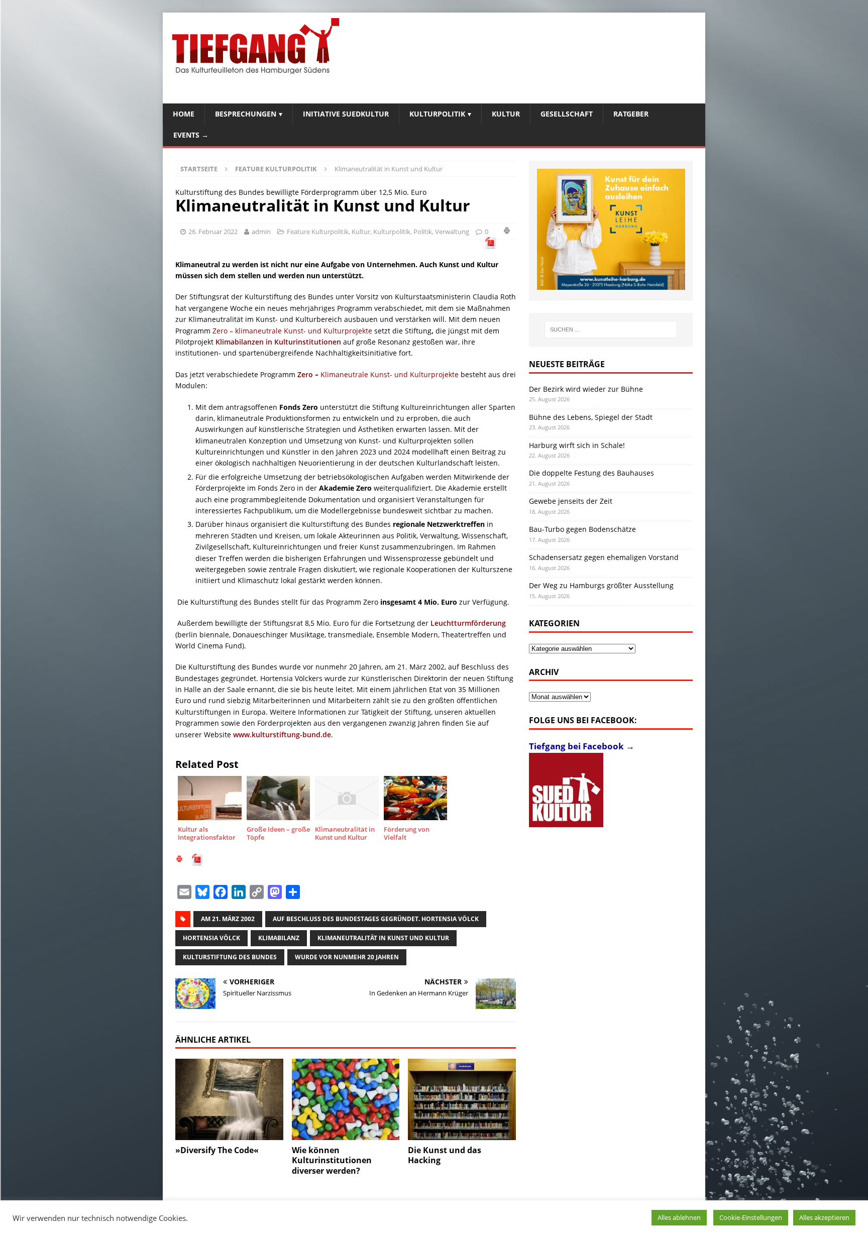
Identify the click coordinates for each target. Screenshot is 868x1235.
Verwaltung (452, 231)
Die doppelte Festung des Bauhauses (591, 473)
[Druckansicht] (507, 232)
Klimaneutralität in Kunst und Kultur (383, 938)
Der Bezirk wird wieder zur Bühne (586, 389)
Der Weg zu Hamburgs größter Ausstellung (601, 585)
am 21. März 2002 (228, 919)
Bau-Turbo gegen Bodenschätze (582, 529)
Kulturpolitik (437, 114)
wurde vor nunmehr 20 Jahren (347, 957)
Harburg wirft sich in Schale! (577, 445)
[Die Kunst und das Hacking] (462, 1099)
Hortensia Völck (211, 938)
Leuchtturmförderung (468, 623)
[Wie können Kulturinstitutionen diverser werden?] (346, 1099)
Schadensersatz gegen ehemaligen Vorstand (604, 557)
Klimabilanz (278, 938)
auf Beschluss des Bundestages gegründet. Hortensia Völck (376, 919)
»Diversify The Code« (217, 1150)
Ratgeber (630, 114)
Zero (305, 374)
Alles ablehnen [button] (679, 1217)
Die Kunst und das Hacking (444, 1155)
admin (261, 231)
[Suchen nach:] (611, 329)
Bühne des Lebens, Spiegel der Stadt (591, 417)
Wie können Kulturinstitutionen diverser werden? (332, 1161)
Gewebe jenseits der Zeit (570, 501)
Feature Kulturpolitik (318, 231)
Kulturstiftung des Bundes (230, 957)
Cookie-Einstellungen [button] (750, 1217)
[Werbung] (611, 229)
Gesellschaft (566, 114)
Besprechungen (245, 114)
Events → (190, 135)
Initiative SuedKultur (346, 114)
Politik (422, 231)
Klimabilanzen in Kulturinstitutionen (278, 342)
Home (183, 114)
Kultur (506, 114)
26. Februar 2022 (213, 231)
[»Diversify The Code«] (229, 1099)
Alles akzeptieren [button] (824, 1217)
